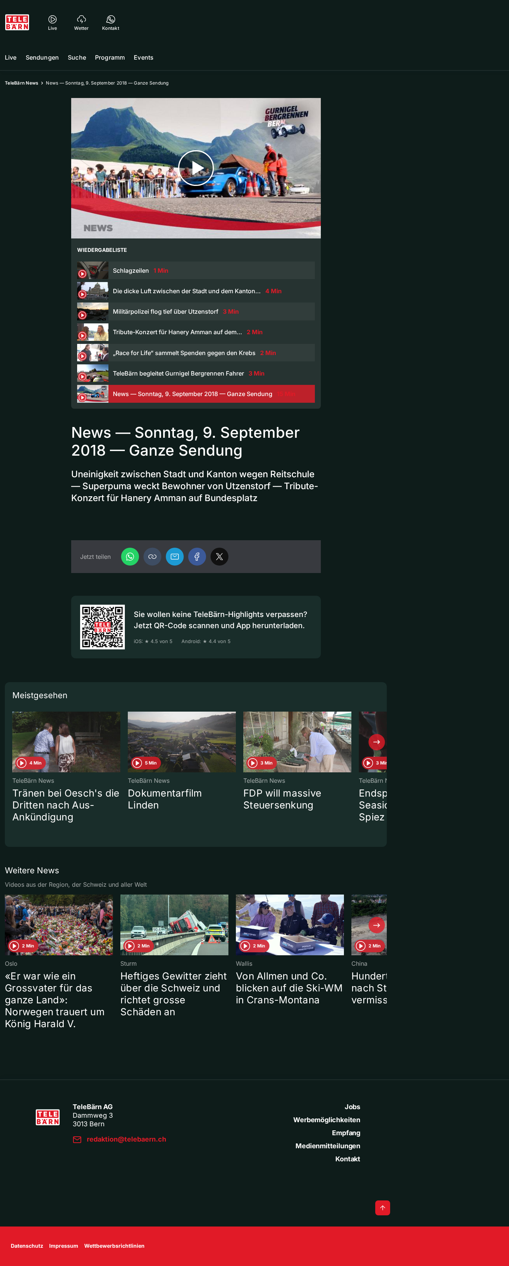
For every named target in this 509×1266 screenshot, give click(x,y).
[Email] (175, 557)
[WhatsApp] (130, 557)
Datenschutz (27, 1246)
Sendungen (42, 57)
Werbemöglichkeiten (326, 1120)
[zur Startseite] (17, 22)
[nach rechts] (377, 742)
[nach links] (15, 742)
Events (144, 57)
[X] (219, 557)
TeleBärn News (21, 83)
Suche (77, 57)
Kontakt (347, 1159)
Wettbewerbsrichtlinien (114, 1246)
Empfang (346, 1133)
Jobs (352, 1107)
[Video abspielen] (196, 168)
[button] (152, 557)
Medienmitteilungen (327, 1146)
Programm (110, 57)
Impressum (63, 1246)
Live (11, 57)
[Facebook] (197, 557)
